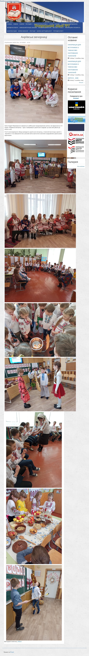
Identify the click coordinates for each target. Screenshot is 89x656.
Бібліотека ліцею (12, 31)
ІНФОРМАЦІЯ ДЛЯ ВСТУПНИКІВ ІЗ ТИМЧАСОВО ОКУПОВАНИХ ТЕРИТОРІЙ (74, 50)
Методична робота (12, 27)
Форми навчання (23, 31)
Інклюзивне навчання (44, 27)
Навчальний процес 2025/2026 (28, 27)
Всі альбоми (80, 166)
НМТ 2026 (55, 27)
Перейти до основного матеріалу (9, 1)
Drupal (12, 652)
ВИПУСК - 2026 (73, 78)
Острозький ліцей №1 (51, 24)
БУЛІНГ (76, 98)
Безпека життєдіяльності (44, 31)
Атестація (32, 31)
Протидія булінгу (58, 31)
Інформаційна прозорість (72, 27)
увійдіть (19, 641)
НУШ (61, 27)
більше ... (81, 82)
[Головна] (14, 12)
